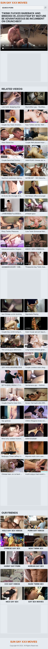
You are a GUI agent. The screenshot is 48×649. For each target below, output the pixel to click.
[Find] (45, 7)
